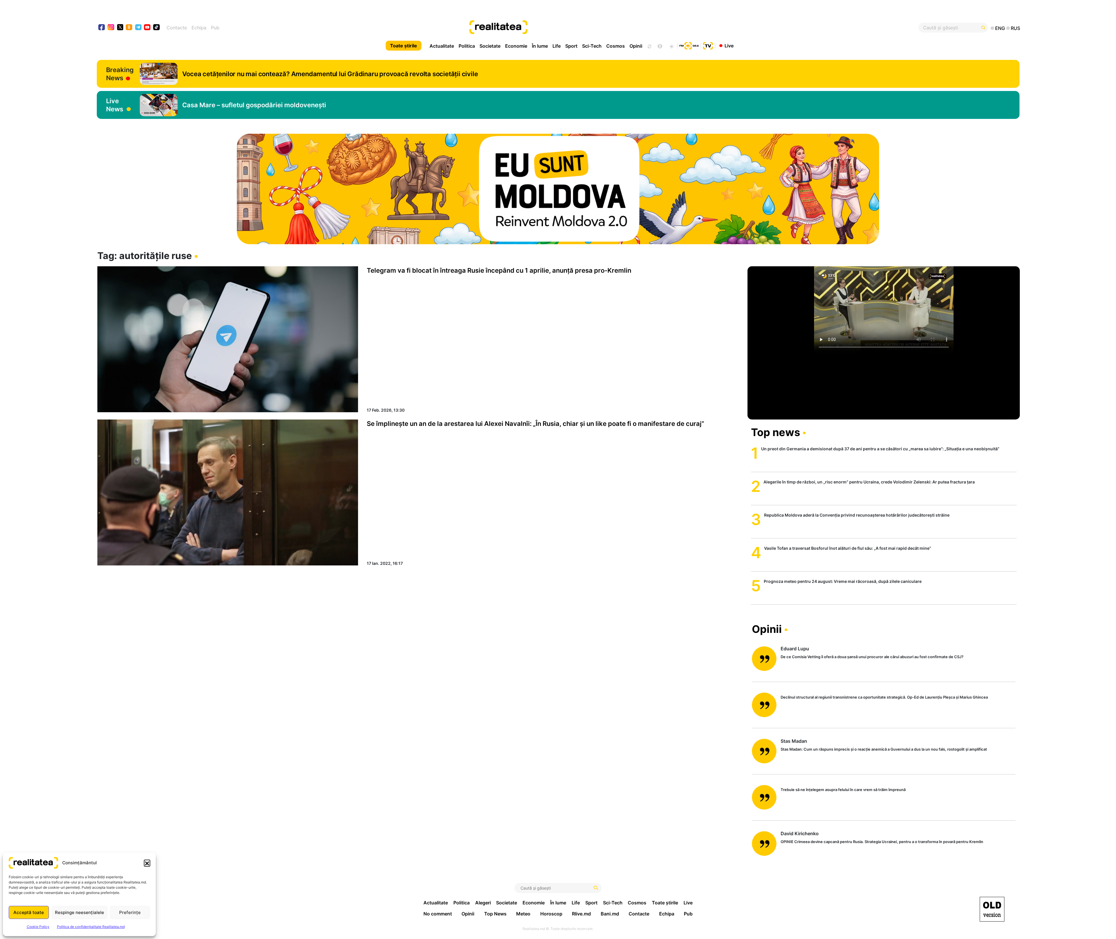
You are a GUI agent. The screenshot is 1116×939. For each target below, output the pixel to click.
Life (556, 46)
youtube (147, 27)
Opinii (635, 46)
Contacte (177, 28)
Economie (516, 46)
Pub (215, 28)
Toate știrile (403, 46)
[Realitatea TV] (708, 45)
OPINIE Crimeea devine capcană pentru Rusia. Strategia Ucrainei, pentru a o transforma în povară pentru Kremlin (882, 841)
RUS (1015, 28)
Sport (571, 46)
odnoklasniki (129, 27)
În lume (540, 46)
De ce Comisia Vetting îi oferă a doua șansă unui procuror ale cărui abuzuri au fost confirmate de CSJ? (872, 656)
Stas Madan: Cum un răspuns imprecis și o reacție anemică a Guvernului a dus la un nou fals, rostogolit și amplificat (884, 749)
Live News (114, 105)
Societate (490, 46)
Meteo (523, 914)
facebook (101, 27)
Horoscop (551, 914)
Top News (495, 914)
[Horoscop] (649, 46)
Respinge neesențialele (79, 912)
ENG (1000, 28)
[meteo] (671, 46)
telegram (138, 27)
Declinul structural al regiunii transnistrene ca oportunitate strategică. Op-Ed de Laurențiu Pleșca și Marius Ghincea (884, 697)
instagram (111, 27)
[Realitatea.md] (992, 909)
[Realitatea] (604, 27)
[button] (147, 863)
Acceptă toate (28, 912)
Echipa (199, 28)
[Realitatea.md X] (120, 27)
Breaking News (120, 74)
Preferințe (130, 912)
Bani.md (610, 914)
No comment (437, 914)
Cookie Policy (38, 926)
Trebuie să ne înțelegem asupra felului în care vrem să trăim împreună (843, 789)
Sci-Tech (592, 46)
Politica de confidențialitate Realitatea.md (91, 926)
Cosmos (615, 46)
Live (729, 45)
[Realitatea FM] (689, 45)
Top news (775, 432)
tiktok (156, 27)
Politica (467, 46)
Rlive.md (581, 914)
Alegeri (483, 903)
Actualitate (442, 46)
